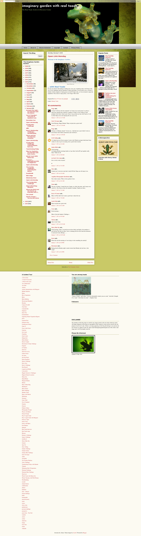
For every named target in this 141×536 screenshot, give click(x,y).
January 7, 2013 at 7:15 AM (57, 190)
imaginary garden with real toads (49, 6)
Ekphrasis (24, 311)
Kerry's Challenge (26, 365)
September (30, 90)
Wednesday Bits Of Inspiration (29, 468)
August (29, 92)
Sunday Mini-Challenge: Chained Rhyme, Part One (32, 145)
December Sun (31, 120)
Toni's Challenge (26, 462)
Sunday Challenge (26, 448)
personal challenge (26, 509)
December (30, 84)
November (30, 86)
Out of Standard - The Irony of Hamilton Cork (31, 117)
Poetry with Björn (26, 423)
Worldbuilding (25, 480)
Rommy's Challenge (26, 435)
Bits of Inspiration (26, 295)
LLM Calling (54, 138)
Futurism (24, 330)
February (29, 106)
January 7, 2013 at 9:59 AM (57, 216)
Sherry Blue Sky (55, 227)
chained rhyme (25, 484)
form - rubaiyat (25, 491)
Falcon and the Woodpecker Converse (31, 137)
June (28, 97)
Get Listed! (29, 194)
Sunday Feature (25, 450)
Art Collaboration (26, 283)
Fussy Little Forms (26, 328)
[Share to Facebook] (77, 99)
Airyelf (74, 532)
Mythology (24, 396)
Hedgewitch (24, 338)
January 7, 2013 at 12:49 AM (58, 134)
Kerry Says (24, 363)
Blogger (84, 532)
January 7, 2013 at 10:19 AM (58, 224)
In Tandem (24, 347)
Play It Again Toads (26, 415)
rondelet (24, 515)
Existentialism (25, 314)
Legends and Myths (26, 369)
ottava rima (24, 505)
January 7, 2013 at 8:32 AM (57, 205)
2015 (26, 77)
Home (25, 47)
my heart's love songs (56, 158)
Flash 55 (24, 326)
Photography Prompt (27, 410)
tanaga (23, 522)
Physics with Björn (26, 412)
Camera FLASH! (26, 305)
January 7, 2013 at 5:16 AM (57, 165)
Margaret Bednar (26, 380)
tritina (23, 526)
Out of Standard (25, 402)
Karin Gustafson (25, 359)
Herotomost (54, 246)
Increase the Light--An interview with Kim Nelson (32, 112)
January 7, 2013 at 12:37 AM (58, 117)
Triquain (24, 466)
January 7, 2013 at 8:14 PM (57, 252)
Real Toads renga (26, 431)
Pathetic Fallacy (25, 408)
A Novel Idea (25, 277)
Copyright (57, 47)
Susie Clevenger (55, 121)
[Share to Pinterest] (78, 99)
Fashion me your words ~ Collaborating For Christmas (110, 95)
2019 (26, 68)
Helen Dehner (25, 340)
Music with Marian (26, 394)
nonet (23, 501)
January (29, 108)
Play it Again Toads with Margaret (30, 417)
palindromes (25, 507)
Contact (65, 47)
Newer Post (51, 262)
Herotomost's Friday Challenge (29, 344)
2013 (26, 82)
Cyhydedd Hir (25, 309)
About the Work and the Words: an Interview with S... (32, 191)
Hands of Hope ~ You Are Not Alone (32, 197)
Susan (52, 184)
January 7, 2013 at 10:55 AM (58, 235)
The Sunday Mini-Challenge (31, 183)
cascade (23, 482)
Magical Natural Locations (28, 375)
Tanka (23, 456)
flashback (24, 489)
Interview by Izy (26, 351)
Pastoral (24, 406)
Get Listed (24, 332)
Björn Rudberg (25, 299)
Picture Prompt (25, 414)
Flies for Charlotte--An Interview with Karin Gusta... (32, 153)
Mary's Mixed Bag (26, 384)
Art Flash (24, 285)
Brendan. (24, 303)
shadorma (24, 520)
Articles (24, 287)
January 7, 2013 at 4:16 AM (57, 144)
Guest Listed (25, 336)
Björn (23, 297)
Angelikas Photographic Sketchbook (60, 176)
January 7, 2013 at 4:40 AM (57, 155)
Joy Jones (24, 355)
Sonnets (24, 443)
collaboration (25, 485)
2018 (26, 70)
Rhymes (24, 433)
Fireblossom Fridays (26, 324)
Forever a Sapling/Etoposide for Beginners (32, 161)
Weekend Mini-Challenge (28, 472)
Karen (53, 238)
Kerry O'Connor (55, 193)
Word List (24, 474)
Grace (52, 209)
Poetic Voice (25, 421)
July (28, 95)
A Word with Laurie (26, 281)
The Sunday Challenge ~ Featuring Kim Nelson (31, 169)
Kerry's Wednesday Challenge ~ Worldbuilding (32, 132)
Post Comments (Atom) (73, 267)
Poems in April (25, 419)
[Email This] (72, 99)
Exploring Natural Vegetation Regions (31, 316)
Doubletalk (29, 173)
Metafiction (24, 386)
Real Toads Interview (27, 429)
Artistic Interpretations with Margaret (30, 289)
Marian (53, 220)
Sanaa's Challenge (26, 437)
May (28, 99)
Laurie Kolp (54, 201)
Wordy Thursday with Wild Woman (30, 478)
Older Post (90, 262)
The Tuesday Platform (109, 56)
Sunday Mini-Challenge (30, 125)
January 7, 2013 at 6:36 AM (57, 173)
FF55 (23, 318)
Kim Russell (25, 367)
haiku (23, 495)
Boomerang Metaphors (27, 301)
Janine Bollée (54, 147)
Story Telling (25, 447)
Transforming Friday (32, 149)
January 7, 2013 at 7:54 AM (57, 198)
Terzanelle (24, 458)
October (29, 88)
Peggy (52, 108)
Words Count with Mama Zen (29, 476)
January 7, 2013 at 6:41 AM (57, 181)
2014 (26, 79)
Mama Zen (24, 377)
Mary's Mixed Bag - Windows (32, 186)
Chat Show (24, 307)
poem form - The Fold (27, 513)
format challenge (26, 493)
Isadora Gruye (25, 353)
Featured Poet (25, 320)
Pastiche (24, 404)
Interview (24, 349)
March (29, 104)
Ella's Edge (29, 175)
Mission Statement (45, 47)
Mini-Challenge (25, 390)
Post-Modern (25, 425)
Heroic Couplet (25, 342)
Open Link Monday (32, 122)
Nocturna (24, 398)
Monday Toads (54, 101)
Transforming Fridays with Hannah (30, 464)
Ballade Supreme (26, 291)
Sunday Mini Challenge (27, 452)
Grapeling (24, 334)
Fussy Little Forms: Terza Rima (111, 109)
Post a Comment (53, 255)
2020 (27, 66)
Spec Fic (24, 445)
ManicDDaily (25, 379)
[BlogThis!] (73, 99)
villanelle (24, 528)
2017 (26, 73)
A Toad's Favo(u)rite (27, 279)
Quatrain (24, 427)
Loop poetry (25, 371)
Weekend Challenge (26, 470)
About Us (33, 47)
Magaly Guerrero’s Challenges (29, 373)
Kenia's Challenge (26, 361)
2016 (26, 75)
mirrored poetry (25, 499)
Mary (52, 169)
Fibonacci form (25, 322)
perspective (24, 511)
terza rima (24, 524)
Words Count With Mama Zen (32, 156)
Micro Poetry (25, 388)
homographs (25, 497)
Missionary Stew (31, 178)
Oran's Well (24, 400)
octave (23, 503)
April (28, 101)
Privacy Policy (75, 47)
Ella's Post (24, 312)
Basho (23, 293)
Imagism (24, 345)
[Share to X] (75, 99)
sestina (23, 518)
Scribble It (24, 439)
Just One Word (25, 357)
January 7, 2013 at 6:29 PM (57, 242)
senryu (23, 517)
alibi (27, 128)
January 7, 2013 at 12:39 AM (58, 125)
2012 (26, 201)
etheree (23, 487)
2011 (26, 203)
